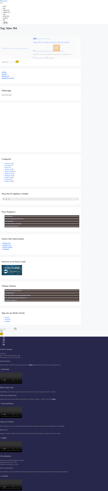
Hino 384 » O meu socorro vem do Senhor (51, 42)
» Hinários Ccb (6, 245)
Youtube (7, 317)
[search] (4, 20)
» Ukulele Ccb (6, 243)
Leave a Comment (40, 58)
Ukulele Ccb (8, 177)
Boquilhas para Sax (8, 78)
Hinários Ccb (8, 173)
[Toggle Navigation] (1, 3)
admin (62, 51)
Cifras (35, 38)
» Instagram (5, 249)
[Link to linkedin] (4, 345)
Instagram (8, 321)
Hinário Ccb (5, 76)
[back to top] (1, 334)
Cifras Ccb (40, 38)
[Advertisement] (11, 126)
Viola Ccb (7, 179)
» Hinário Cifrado (7, 247)
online (54, 399)
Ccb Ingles (8, 165)
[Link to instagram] (4, 340)
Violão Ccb (46, 38)
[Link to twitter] (4, 342)
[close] (1, 331)
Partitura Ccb (8, 175)
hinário (31, 365)
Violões (4, 72)
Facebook (7, 319)
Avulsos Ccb (8, 163)
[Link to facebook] (4, 338)
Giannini (4, 74)
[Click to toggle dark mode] (5, 22)
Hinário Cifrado (9, 171)
